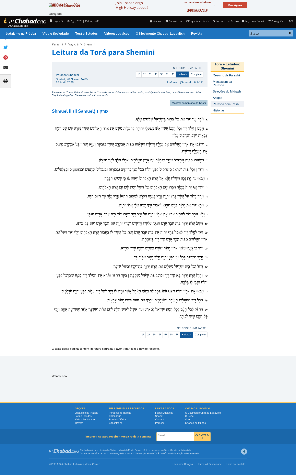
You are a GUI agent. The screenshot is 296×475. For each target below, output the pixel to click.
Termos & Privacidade (210, 464)
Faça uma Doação (255, 21)
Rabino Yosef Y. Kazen (130, 453)
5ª (161, 74)
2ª (144, 74)
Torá (156, 453)
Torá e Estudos (86, 33)
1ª (139, 74)
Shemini (89, 44)
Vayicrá (73, 44)
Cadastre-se (115, 423)
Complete (196, 74)
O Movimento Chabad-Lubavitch (160, 33)
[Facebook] (244, 452)
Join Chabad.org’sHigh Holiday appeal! (132, 5)
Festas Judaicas (164, 412)
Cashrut (159, 419)
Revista (196, 33)
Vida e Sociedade (56, 33)
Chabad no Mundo (195, 423)
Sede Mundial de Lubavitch (177, 450)
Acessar (158, 21)
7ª (173, 74)
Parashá (57, 44)
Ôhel (187, 419)
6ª (167, 74)
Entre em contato (235, 464)
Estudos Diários (117, 419)
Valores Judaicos (116, 33)
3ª (150, 74)
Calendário (115, 416)
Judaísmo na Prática (21, 33)
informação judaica (181, 453)
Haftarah (182, 74)
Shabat (159, 416)
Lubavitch (123, 450)
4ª (156, 74)
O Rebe (189, 416)
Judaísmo (165, 453)
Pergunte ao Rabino (199, 21)
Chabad (113, 450)
